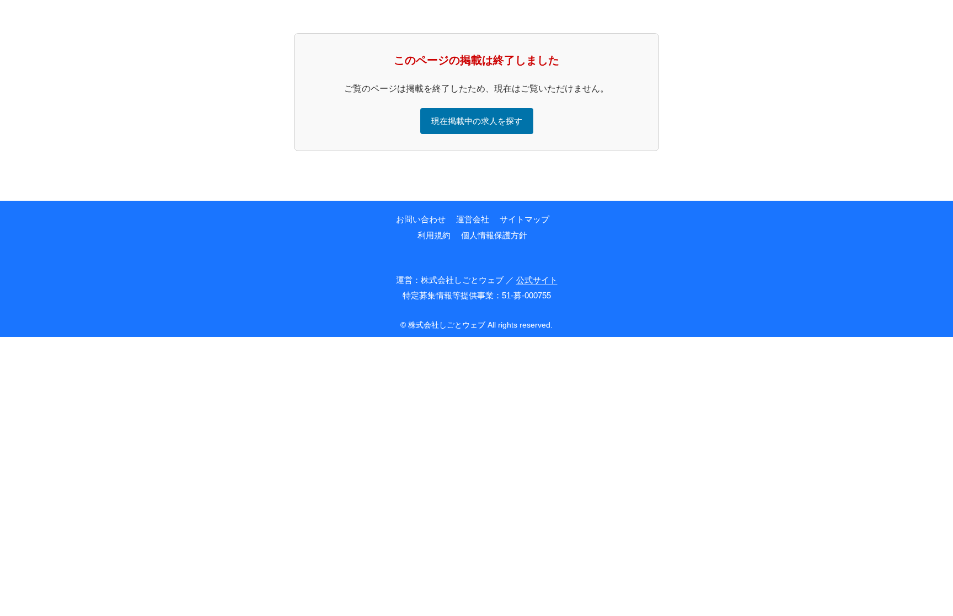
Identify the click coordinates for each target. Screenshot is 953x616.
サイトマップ (524, 219)
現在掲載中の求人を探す (476, 121)
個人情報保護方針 (494, 235)
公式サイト (537, 280)
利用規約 (434, 235)
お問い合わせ (421, 219)
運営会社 (472, 219)
